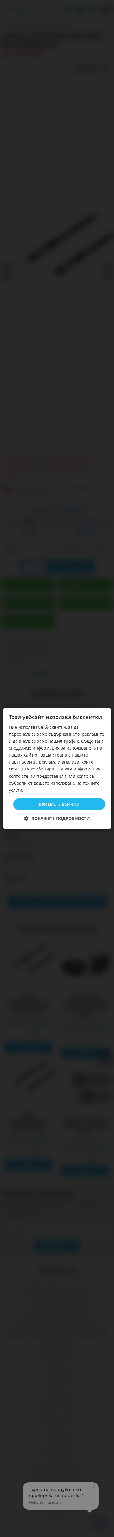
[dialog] (57, 769)
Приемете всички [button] (59, 804)
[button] (57, 818)
